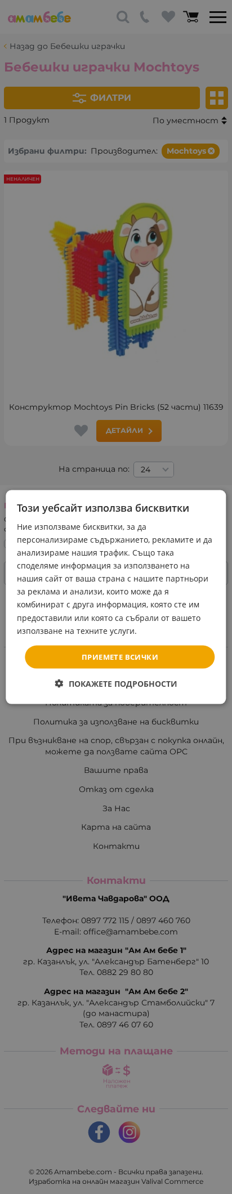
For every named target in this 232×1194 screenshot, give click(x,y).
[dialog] (116, 597)
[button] (116, 683)
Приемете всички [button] (120, 656)
